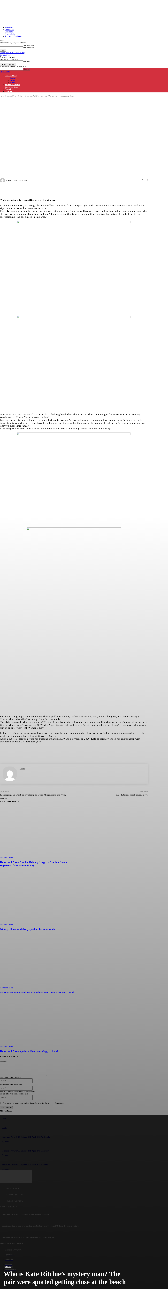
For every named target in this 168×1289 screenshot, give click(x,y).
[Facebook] (57, 189)
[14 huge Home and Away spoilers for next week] (38, 898)
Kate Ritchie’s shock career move (132, 795)
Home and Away (6, 857)
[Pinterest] (72, 189)
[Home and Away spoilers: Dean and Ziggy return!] (38, 1020)
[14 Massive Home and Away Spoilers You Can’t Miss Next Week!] (38, 962)
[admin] (10, 774)
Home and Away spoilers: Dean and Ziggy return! (29, 1051)
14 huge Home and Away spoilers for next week (27, 929)
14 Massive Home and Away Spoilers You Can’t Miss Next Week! (38, 992)
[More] (88, 189)
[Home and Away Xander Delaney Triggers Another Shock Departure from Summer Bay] (38, 831)
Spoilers (8, 1267)
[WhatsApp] (79, 189)
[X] (64, 189)
